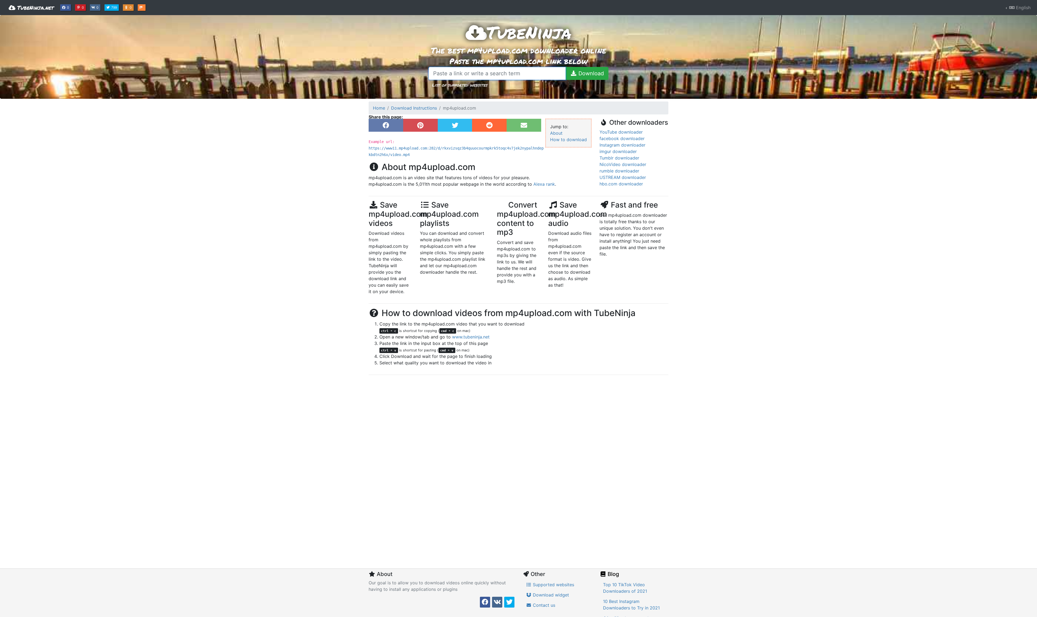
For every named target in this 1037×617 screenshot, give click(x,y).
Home (379, 108)
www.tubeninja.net (471, 337)
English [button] (1023, 7)
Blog (612, 574)
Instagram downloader (622, 145)
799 (114, 7)
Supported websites (552, 584)
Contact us (543, 605)
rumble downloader (619, 171)
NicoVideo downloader (623, 164)
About (556, 133)
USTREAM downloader (623, 177)
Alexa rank (544, 184)
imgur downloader (618, 151)
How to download (568, 139)
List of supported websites (459, 85)
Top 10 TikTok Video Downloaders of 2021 (625, 588)
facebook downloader (622, 138)
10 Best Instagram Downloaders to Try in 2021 (631, 605)
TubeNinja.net (34, 7)
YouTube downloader (621, 132)
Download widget (550, 595)
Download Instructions (414, 108)
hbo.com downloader (621, 184)
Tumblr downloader (619, 158)
